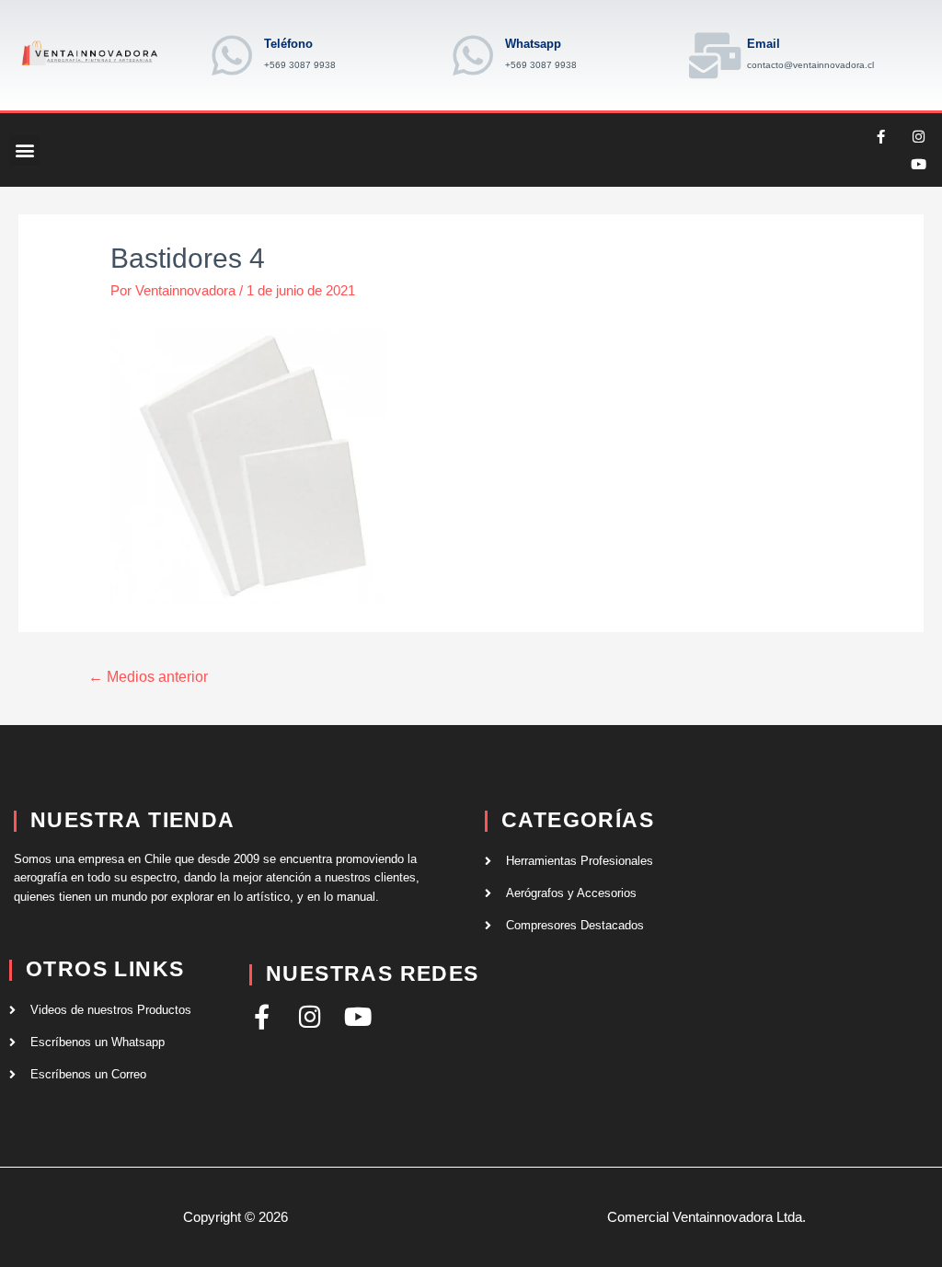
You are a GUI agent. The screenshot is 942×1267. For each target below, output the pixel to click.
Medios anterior (148, 677)
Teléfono (288, 44)
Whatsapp (533, 44)
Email (763, 44)
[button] (24, 150)
